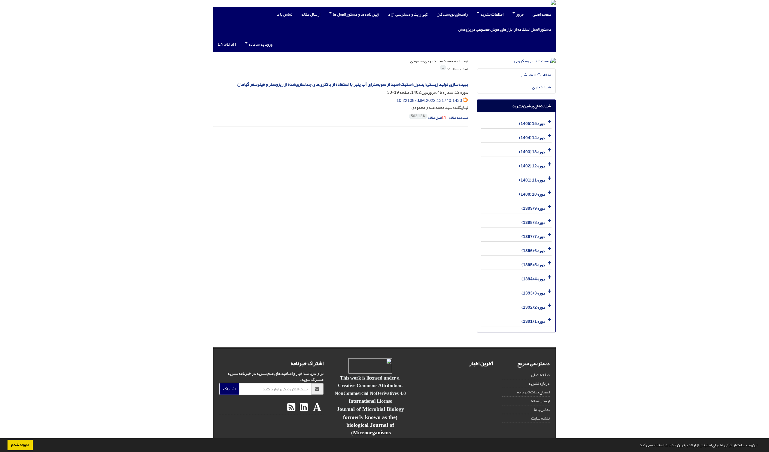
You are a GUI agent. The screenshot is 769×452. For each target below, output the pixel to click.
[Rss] (291, 407)
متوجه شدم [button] (20, 444)
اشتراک (229, 389)
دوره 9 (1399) (533, 208)
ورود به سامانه (260, 44)
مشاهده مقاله (458, 117)
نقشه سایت (540, 418)
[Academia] (316, 407)
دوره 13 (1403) (532, 152)
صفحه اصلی (542, 14)
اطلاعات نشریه (491, 14)
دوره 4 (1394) (533, 279)
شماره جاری (541, 87)
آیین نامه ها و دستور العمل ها (355, 14)
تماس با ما (284, 14)
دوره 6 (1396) (533, 251)
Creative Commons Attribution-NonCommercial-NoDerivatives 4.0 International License (370, 393)
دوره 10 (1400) (532, 194)
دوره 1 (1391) (533, 321)
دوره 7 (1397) (533, 237)
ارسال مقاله (310, 14)
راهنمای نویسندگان (452, 14)
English (227, 44)
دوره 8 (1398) (533, 222)
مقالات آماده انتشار (536, 75)
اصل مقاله (426, 117)
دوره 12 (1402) (532, 166)
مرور (519, 14)
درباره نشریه (539, 383)
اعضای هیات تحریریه (533, 392)
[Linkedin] (303, 407)
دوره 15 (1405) (532, 124)
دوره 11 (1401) (532, 180)
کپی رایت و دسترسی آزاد (408, 14)
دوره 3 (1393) (533, 293)
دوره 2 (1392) (533, 307)
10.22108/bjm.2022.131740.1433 (429, 100)
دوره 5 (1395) (533, 265)
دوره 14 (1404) (532, 138)
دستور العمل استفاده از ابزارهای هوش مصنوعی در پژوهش (504, 29)
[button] (637, 446)
